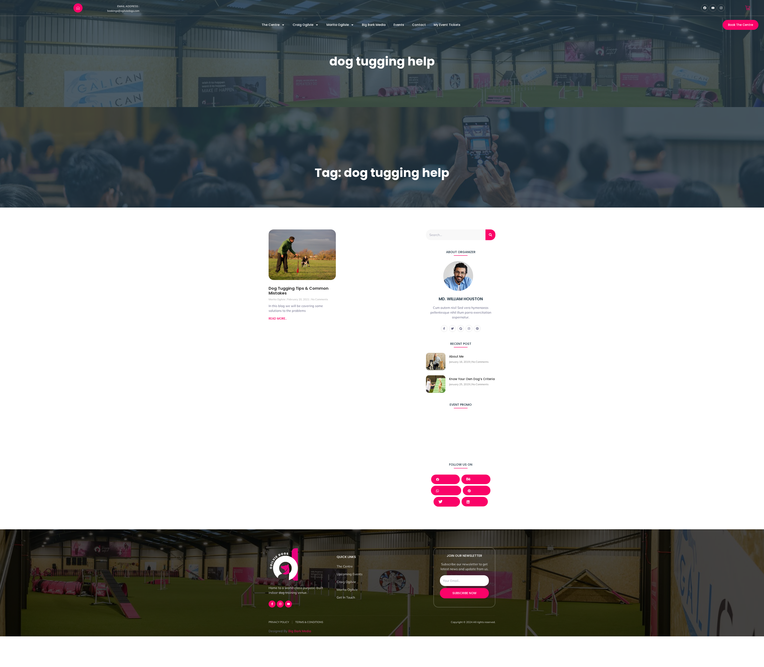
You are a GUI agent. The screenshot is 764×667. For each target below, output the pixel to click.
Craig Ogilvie (303, 25)
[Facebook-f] (444, 328)
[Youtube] (712, 8)
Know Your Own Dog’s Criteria (472, 379)
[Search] (490, 234)
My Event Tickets (447, 25)
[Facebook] (704, 8)
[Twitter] (452, 328)
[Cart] (747, 8)
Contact (419, 25)
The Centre (271, 25)
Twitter (449, 501)
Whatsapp (447, 490)
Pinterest (478, 490)
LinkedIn (476, 501)
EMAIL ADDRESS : (128, 6)
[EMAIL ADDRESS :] (78, 8)
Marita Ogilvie (337, 25)
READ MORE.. (277, 318)
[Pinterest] (477, 328)
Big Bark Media (374, 25)
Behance (478, 479)
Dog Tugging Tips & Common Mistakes (298, 291)
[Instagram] (721, 8)
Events (399, 25)
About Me (456, 356)
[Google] (460, 328)
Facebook (447, 479)
